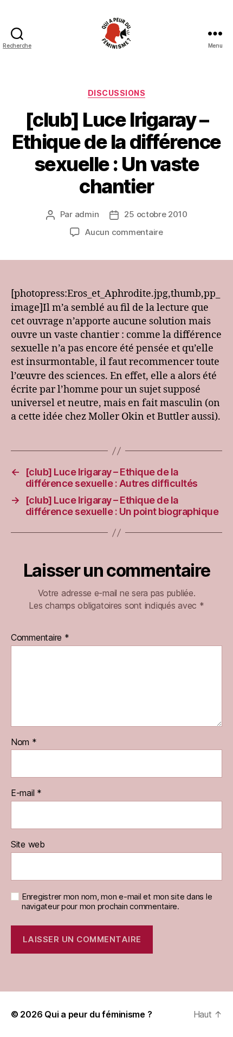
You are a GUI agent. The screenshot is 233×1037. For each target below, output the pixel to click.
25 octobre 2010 (155, 214)
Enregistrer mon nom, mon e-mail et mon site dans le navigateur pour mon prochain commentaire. (117, 902)
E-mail (26, 793)
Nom (24, 742)
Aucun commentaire (124, 232)
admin (87, 214)
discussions (117, 92)
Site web (28, 845)
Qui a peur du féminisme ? (98, 1014)
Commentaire (40, 638)
